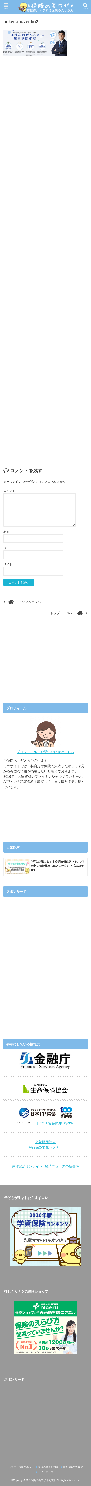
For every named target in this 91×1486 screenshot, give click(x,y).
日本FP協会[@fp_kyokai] (55, 1123)
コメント (9, 490)
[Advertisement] (46, 257)
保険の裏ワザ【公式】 (43, 1480)
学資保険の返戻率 (73, 1467)
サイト (7, 564)
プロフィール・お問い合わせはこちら (45, 752)
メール (7, 548)
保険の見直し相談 (48, 1467)
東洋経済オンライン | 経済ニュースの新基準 (45, 1166)
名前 (6, 531)
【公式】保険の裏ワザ (21, 1467)
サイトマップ (45, 1472)
